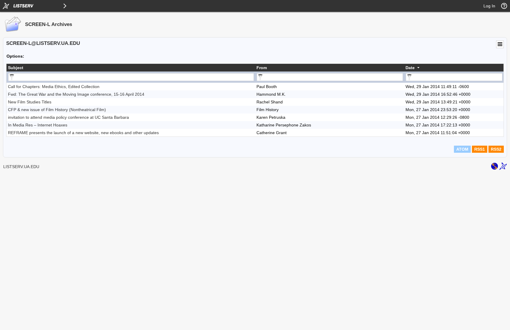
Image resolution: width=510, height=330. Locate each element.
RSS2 (496, 149)
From (261, 67)
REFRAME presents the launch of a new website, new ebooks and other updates (83, 132)
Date (410, 67)
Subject (15, 67)
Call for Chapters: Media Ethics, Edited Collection (53, 86)
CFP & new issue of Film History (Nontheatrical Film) (57, 109)
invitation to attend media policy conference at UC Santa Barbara (68, 117)
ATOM (462, 149)
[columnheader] (130, 67)
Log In (489, 6)
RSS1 (479, 149)
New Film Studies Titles (29, 102)
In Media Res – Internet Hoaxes (37, 125)
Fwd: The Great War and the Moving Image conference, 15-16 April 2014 (76, 94)
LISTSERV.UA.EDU (21, 166)
